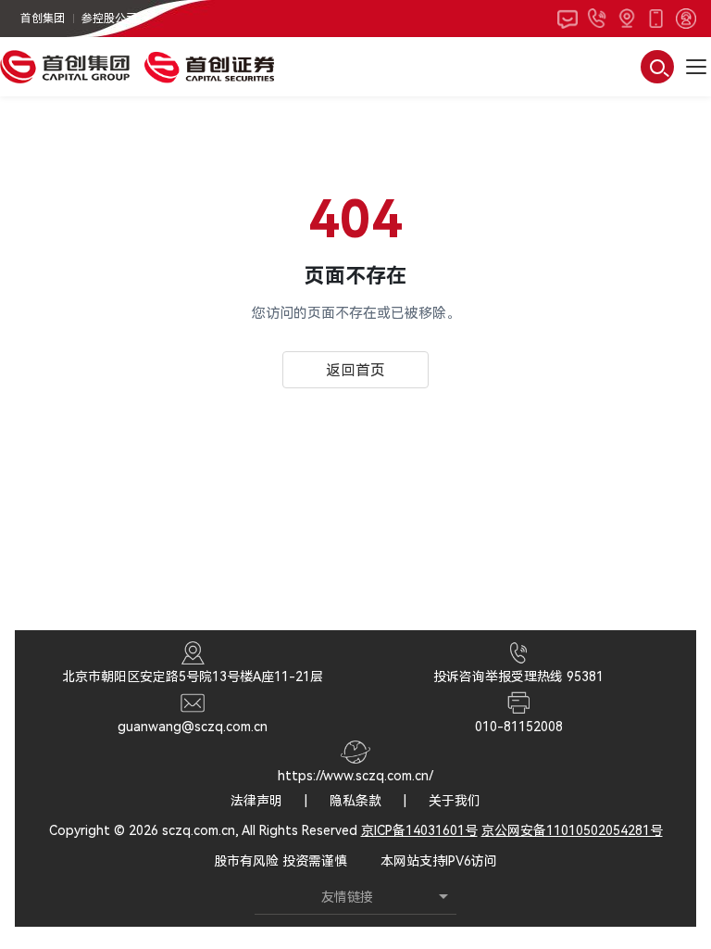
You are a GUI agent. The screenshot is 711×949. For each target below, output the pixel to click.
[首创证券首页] (209, 66)
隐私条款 (355, 800)
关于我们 (454, 800)
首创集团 (42, 18)
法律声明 (256, 800)
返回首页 (355, 370)
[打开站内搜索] (657, 66)
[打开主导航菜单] (696, 67)
